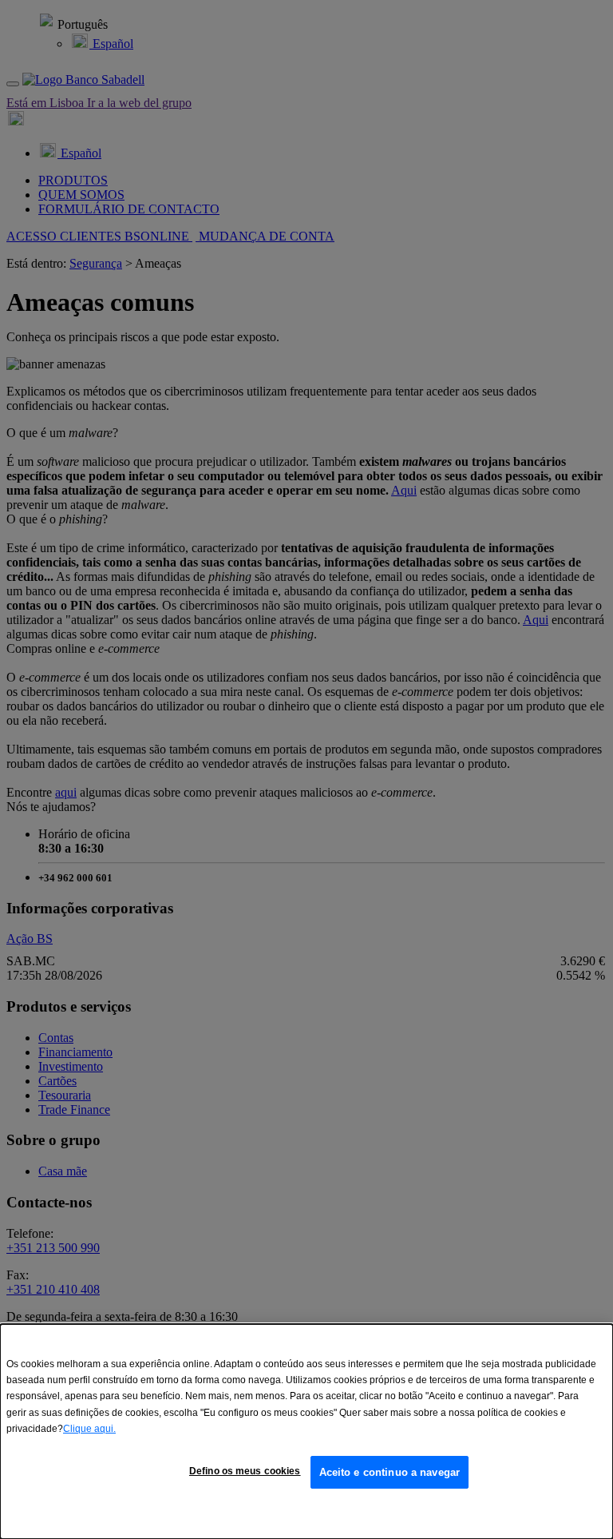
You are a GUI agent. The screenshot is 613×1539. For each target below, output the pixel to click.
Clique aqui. (89, 1428)
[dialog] (306, 1431)
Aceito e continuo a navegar (390, 1472)
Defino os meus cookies (245, 1471)
